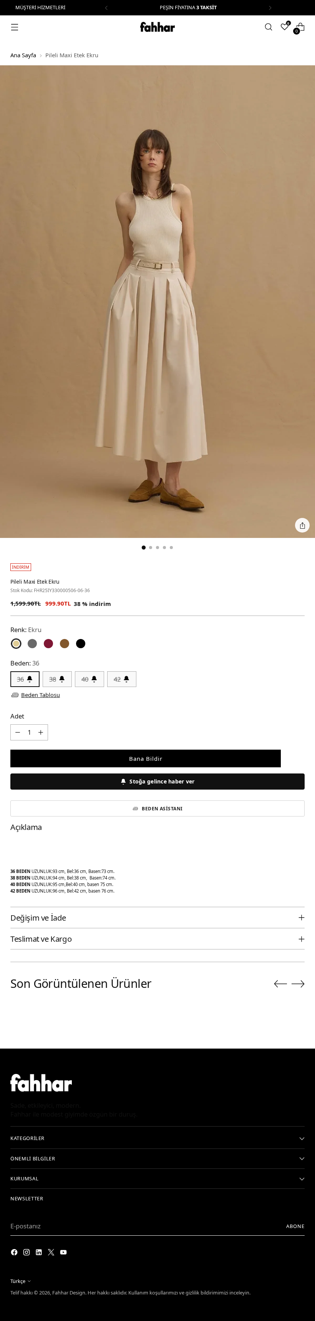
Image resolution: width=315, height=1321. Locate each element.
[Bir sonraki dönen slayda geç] (298, 983)
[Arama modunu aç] (269, 27)
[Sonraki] (270, 8)
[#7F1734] (48, 643)
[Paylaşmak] (302, 525)
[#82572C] (64, 643)
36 (20, 679)
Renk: (25, 629)
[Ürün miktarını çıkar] (18, 732)
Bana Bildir (145, 758)
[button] (157, 781)
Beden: (24, 663)
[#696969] (32, 643)
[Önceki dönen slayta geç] (280, 984)
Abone (295, 1226)
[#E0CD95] (16, 643)
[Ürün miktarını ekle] (41, 732)
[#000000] (80, 643)
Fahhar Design (68, 1292)
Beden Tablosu (40, 695)
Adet (17, 716)
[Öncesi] (106, 8)
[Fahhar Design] (157, 27)
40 (84, 679)
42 (117, 679)
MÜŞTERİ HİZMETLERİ (40, 7)
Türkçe (17, 1281)
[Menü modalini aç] (14, 27)
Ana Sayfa (23, 55)
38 (52, 679)
